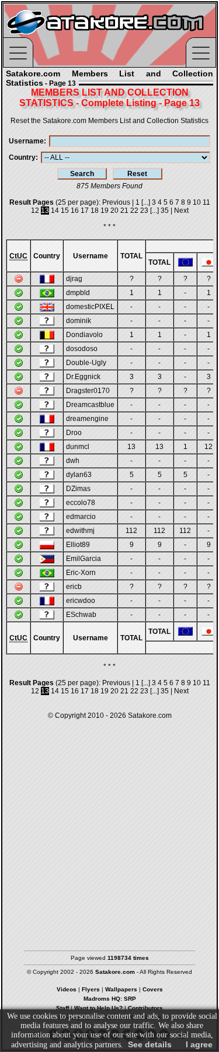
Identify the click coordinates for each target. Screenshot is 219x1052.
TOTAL (131, 256)
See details (150, 1044)
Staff (62, 1008)
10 (197, 202)
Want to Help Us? (98, 1008)
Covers (152, 989)
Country (22, 157)
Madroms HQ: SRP (110, 998)
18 (95, 210)
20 (114, 210)
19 (104, 210)
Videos (67, 989)
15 (65, 210)
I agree (199, 1044)
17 (85, 210)
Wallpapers (121, 989)
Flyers (91, 989)
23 (144, 210)
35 (165, 210)
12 (35, 210)
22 (134, 210)
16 (75, 210)
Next (181, 210)
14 (55, 210)
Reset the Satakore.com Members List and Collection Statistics (109, 121)
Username (26, 141)
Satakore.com (150, 715)
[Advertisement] (109, 829)
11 (206, 202)
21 (124, 210)
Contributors (145, 1008)
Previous (116, 202)
